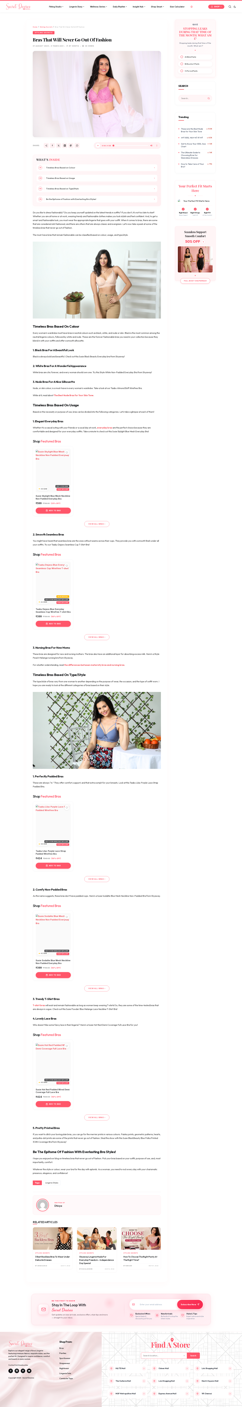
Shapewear (64, 1363)
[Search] (230, 6)
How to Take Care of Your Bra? (192, 165)
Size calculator (177, 6)
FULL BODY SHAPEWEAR (195, 281)
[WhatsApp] (77, 145)
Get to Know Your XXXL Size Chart (193, 145)
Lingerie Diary (75, 6)
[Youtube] (29, 1371)
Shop (217, 6)
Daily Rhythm (119, 6)
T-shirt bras (39, 1005)
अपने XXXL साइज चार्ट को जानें (192, 137)
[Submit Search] (208, 98)
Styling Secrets (46, 27)
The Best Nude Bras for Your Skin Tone (73, 395)
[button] (234, 6)
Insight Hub (138, 6)
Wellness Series (97, 6)
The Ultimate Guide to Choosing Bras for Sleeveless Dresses (190, 155)
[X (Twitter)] (58, 145)
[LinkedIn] (64, 145)
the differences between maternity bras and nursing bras (94, 665)
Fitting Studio (55, 6)
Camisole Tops (66, 1378)
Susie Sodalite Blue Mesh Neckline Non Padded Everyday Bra (53, 961)
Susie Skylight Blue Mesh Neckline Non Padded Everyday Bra (53, 497)
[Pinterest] (70, 145)
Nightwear (64, 1368)
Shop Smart (156, 6)
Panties (62, 1353)
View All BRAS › (96, 524)
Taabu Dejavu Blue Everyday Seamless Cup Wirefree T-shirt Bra (53, 610)
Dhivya (58, 1205)
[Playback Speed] (157, 145)
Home (35, 27)
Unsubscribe (23, 1365)
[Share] (46, 145)
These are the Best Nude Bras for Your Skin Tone (192, 130)
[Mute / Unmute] (151, 145)
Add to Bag (55, 510)
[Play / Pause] (98, 145)
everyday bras (104, 427)
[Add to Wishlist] (66, 452)
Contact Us (12, 1365)
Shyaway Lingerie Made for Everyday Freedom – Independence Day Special (96, 1260)
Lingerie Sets (65, 1373)
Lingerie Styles (51, 1182)
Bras (61, 1348)
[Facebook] (52, 145)
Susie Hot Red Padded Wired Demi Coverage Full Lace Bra (53, 1091)
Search (193, 1355)
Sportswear (64, 1358)
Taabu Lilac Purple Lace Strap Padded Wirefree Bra (51, 852)
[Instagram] (17, 1371)
